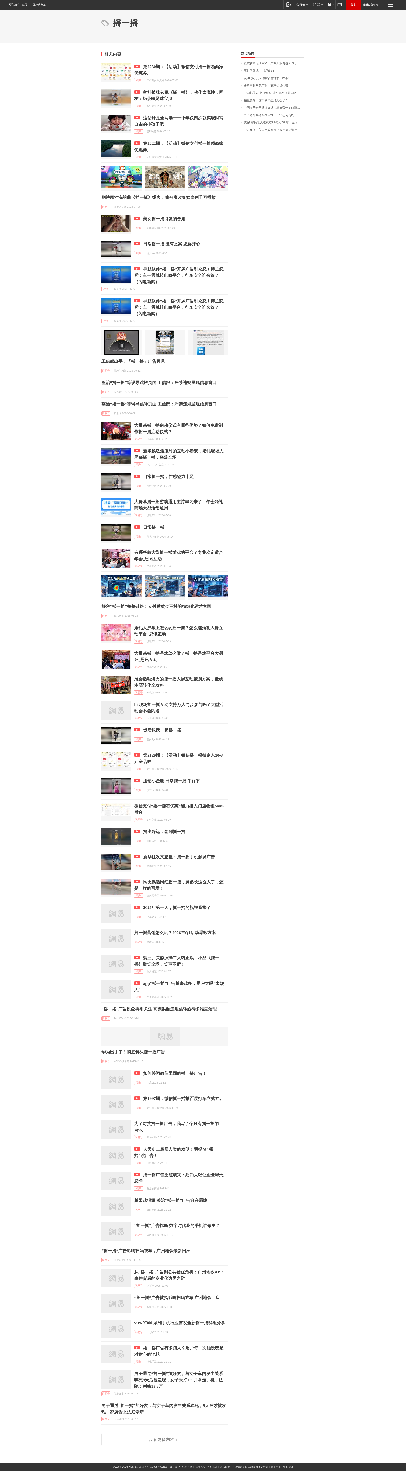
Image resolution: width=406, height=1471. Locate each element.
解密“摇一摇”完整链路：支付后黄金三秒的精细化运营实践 (156, 606)
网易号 (106, 206)
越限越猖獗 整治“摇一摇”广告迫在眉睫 (170, 1200)
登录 (353, 4)
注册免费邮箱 (370, 4)
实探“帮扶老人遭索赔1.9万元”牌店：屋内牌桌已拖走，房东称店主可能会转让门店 (274, 122)
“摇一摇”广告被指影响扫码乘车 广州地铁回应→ (179, 1297)
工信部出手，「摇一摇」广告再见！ (135, 361)
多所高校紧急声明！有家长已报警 (266, 85)
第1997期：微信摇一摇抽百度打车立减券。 (183, 1098)
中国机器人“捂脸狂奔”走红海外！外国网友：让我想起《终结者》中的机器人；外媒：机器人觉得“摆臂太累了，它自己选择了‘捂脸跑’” (274, 93)
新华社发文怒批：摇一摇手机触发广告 (179, 856)
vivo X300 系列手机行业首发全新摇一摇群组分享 (179, 1322)
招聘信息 (200, 1466)
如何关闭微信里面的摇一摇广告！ (175, 1073)
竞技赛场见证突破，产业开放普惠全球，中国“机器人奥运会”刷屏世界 (274, 63)
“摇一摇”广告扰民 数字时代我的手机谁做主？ (177, 1225)
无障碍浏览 (39, 4)
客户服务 (212, 1466)
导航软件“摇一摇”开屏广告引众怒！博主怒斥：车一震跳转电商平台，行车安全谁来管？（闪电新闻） (179, 275)
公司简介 (175, 1466)
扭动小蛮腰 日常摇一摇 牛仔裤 (171, 780)
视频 (138, 80)
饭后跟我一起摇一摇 (162, 730)
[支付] (330, 4)
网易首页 (13, 4)
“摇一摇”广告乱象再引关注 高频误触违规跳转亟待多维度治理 (159, 1009)
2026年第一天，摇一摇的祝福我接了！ (179, 907)
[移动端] (289, 4)
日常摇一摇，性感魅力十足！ (170, 476)
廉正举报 (276, 1466)
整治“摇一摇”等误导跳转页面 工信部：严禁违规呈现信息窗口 (159, 382)
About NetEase (158, 1466)
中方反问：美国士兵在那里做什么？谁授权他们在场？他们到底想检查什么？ (274, 130)
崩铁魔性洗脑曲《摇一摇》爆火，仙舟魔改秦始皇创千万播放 (159, 197)
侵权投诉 (288, 1466)
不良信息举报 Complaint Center (250, 1466)
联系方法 (187, 1466)
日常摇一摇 (153, 527)
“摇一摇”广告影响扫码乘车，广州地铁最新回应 (146, 1250)
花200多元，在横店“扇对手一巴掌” (266, 78)
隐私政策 (225, 1466)
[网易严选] (317, 4)
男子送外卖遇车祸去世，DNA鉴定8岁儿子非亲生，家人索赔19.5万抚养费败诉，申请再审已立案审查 (274, 115)
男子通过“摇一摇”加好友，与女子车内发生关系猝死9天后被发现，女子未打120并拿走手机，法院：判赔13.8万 (178, 1380)
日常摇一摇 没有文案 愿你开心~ (172, 244)
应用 (24, 4)
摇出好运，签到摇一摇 (164, 831)
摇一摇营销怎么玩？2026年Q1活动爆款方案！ (177, 932)
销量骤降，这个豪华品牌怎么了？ (266, 100)
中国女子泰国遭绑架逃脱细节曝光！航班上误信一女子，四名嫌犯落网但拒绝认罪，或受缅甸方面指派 (274, 107)
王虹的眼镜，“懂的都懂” (260, 70)
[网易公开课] (302, 4)
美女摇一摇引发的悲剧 (164, 218)
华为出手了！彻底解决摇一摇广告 (133, 1052)
